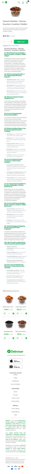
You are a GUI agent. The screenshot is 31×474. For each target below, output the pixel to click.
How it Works (15, 408)
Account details (15, 384)
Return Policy (15, 401)
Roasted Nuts (15, 45)
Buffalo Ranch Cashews (8, 306)
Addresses (15, 381)
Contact (15, 395)
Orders (15, 374)
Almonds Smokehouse (21, 331)
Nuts (10, 45)
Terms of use (15, 398)
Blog (15, 378)
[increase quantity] (11, 41)
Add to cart (21, 42)
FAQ (15, 415)
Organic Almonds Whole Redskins (21, 306)
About (15, 391)
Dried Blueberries (8, 331)
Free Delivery (15, 411)
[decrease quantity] (4, 41)
